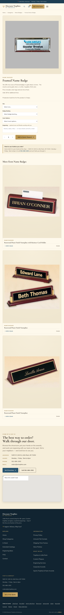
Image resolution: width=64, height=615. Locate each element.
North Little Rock (30, 603)
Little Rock (15, 603)
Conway (5, 606)
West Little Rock (23, 606)
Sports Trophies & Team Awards (43, 571)
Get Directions (10, 470)
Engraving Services (39, 563)
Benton (10, 606)
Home (4, 12)
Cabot (52, 603)
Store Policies (37, 547)
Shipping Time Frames (40, 543)
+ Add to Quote (9, 246)
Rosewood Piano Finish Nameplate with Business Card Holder (25, 243)
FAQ (4, 554)
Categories (10, 12)
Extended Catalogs (9, 547)
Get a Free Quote (38, 6)
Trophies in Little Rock (40, 555)
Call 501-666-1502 (28, 470)
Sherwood (38, 603)
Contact (5, 558)
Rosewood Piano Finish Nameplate (16, 328)
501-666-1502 (24, 151)
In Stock (5, 543)
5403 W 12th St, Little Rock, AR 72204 (24, 455)
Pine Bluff (21, 603)
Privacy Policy (37, 535)
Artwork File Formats (40, 539)
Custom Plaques (38, 559)
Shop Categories (8, 539)
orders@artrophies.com (19, 464)
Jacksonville (46, 603)
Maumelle (57, 603)
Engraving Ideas (8, 551)
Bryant (15, 606)
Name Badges (18, 12)
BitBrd (59, 612)
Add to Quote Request (26, 137)
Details (58, 246)
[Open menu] (47, 6)
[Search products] (24, 6)
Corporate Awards (39, 567)
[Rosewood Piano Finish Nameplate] (32, 286)
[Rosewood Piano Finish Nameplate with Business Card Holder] (32, 201)
